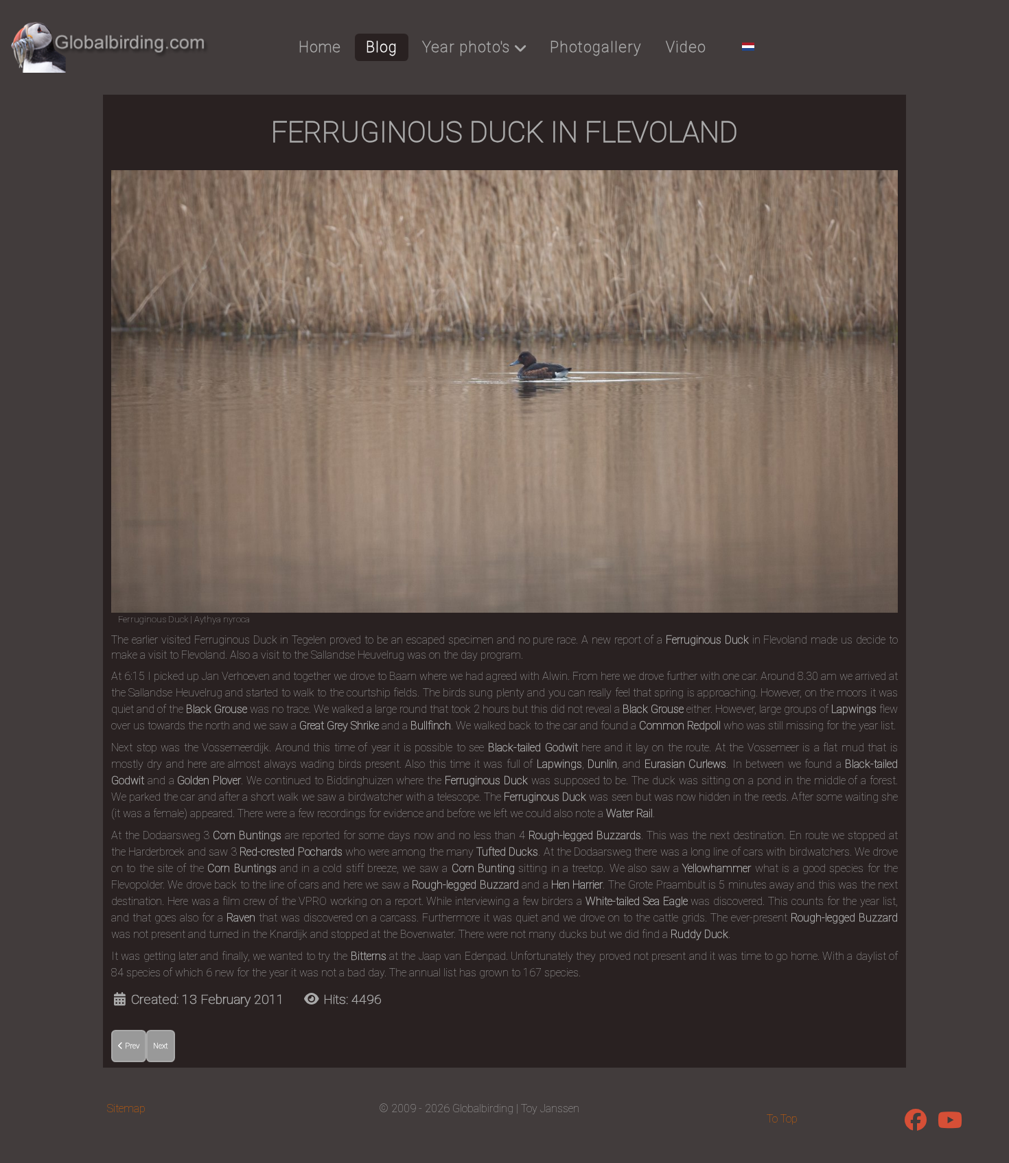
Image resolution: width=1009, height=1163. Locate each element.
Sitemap (126, 1108)
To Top (782, 1118)
